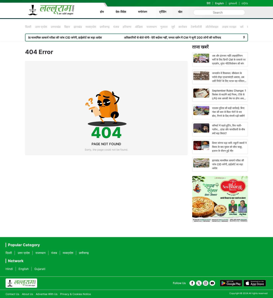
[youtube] (212, 283)
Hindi (9, 269)
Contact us (12, 294)
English (219, 3)
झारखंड (78, 27)
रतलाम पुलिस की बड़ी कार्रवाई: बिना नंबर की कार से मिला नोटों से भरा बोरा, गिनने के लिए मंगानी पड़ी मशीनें (228, 111)
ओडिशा (139, 27)
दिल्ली (28, 27)
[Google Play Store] (231, 283)
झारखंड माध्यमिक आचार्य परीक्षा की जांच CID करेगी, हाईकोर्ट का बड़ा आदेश (53, 37)
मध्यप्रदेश (91, 27)
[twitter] (198, 283)
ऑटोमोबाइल (212, 27)
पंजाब (116, 27)
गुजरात (164, 27)
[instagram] (205, 283)
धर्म (241, 27)
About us (27, 294)
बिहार (67, 27)
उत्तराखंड (56, 27)
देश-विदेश (121, 12)
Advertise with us (46, 294)
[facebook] (192, 283)
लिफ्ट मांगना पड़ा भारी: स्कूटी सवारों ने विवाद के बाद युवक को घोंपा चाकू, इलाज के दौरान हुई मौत (229, 146)
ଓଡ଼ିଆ (245, 3)
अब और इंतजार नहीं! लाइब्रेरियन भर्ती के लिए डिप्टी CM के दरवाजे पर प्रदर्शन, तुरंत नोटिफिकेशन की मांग (229, 59)
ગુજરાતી (232, 3)
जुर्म (173, 27)
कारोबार (182, 27)
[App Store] (255, 283)
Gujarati (39, 269)
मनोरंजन (142, 12)
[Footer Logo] (21, 283)
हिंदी (208, 3)
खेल (180, 12)
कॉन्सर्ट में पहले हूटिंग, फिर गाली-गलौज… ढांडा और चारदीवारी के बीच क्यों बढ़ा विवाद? (228, 129)
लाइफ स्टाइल (229, 27)
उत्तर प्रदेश (41, 27)
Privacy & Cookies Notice (75, 294)
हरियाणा (127, 27)
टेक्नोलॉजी (196, 27)
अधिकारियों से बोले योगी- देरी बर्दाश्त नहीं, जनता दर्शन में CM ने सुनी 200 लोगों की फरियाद (164, 37)
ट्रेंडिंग (162, 12)
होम (102, 12)
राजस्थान (152, 27)
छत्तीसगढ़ (105, 27)
